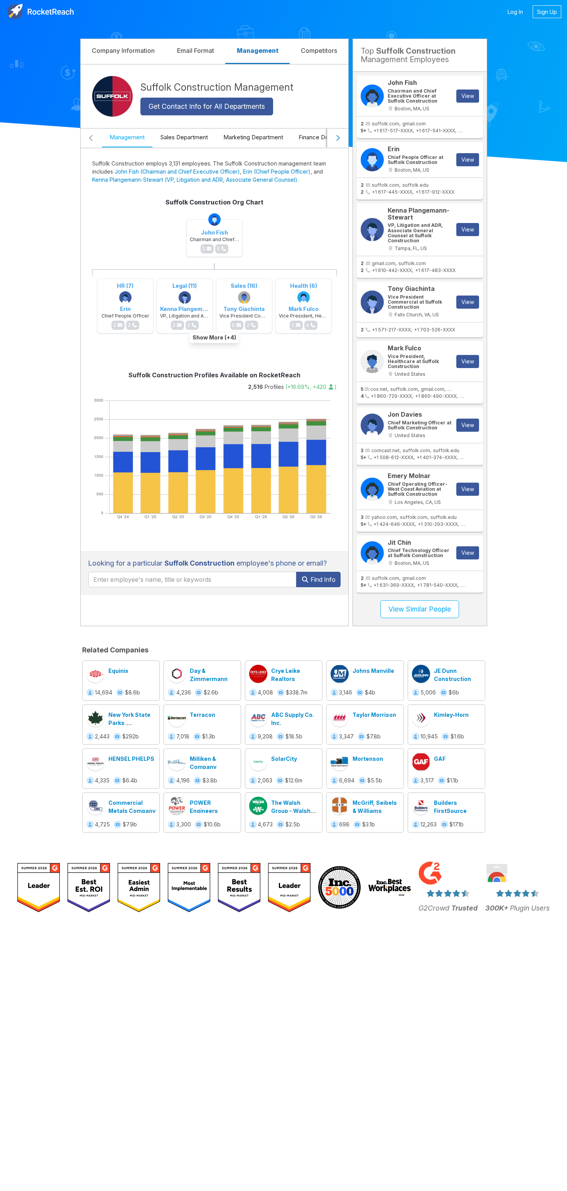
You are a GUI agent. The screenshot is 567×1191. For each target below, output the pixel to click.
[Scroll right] (337, 138)
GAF (440, 758)
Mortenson (368, 758)
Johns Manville (373, 670)
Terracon (202, 714)
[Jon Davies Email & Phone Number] (372, 425)
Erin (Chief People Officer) (276, 171)
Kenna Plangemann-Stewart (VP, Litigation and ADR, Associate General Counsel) (194, 179)
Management (127, 137)
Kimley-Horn (451, 714)
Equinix (118, 670)
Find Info (322, 579)
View (467, 96)
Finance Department (326, 137)
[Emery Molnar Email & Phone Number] (372, 489)
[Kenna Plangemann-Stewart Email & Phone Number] (372, 229)
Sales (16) (244, 285)
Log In (515, 11)
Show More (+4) (214, 337)
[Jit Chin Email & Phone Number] (372, 552)
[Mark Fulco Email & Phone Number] (372, 361)
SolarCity (284, 758)
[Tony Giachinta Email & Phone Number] (372, 302)
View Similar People (419, 609)
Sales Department (184, 137)
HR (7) (125, 285)
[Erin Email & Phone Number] (372, 159)
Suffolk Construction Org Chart (214, 202)
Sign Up (547, 11)
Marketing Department (253, 137)
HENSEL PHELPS (131, 758)
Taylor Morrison (374, 714)
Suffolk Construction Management (217, 87)
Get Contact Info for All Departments (206, 106)
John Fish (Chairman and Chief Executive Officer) (177, 171)
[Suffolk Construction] (112, 96)
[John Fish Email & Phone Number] (372, 96)
